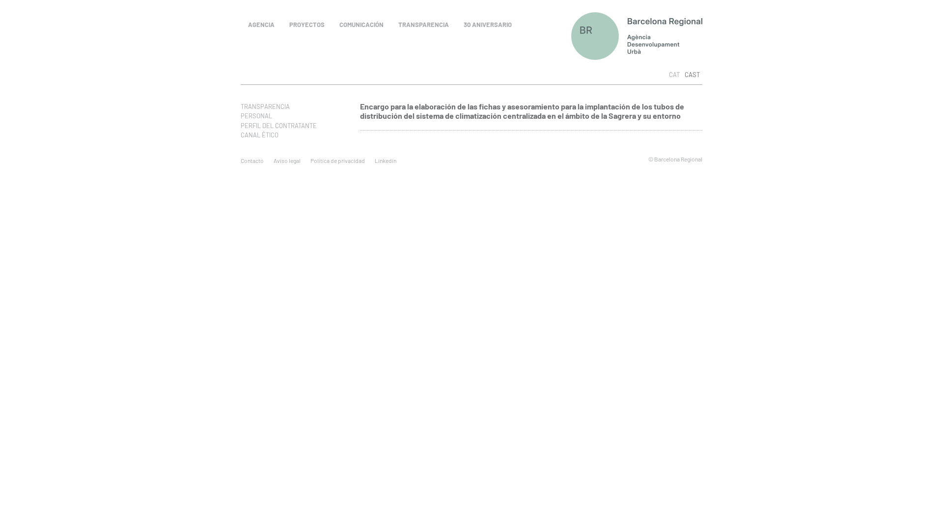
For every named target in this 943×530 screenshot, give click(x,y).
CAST (692, 75)
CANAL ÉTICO (259, 135)
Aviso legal (287, 160)
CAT (674, 75)
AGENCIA (261, 24)
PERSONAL (256, 116)
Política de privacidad (337, 160)
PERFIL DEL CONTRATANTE (279, 126)
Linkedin (385, 160)
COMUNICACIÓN (361, 24)
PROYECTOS (307, 24)
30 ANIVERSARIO (488, 24)
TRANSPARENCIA (423, 24)
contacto (252, 160)
